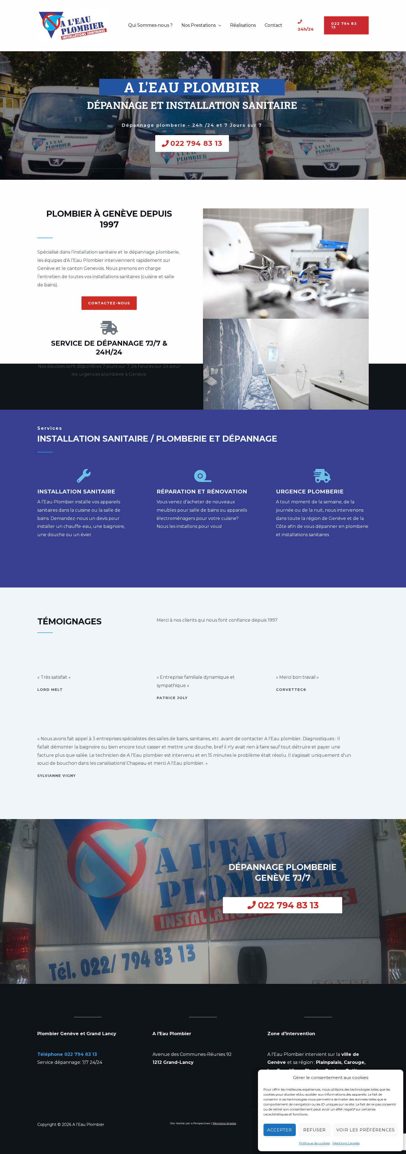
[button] (346, 25)
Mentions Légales (346, 1143)
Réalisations (243, 25)
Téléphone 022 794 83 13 (67, 1054)
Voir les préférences (365, 1129)
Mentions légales (224, 1123)
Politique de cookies (314, 1143)
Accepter (279, 1129)
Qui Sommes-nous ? (150, 25)
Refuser (314, 1129)
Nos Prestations (198, 25)
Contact (273, 25)
